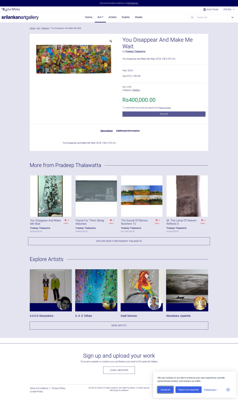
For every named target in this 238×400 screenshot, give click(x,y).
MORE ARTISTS (119, 325)
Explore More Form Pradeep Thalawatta (119, 241)
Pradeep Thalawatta (135, 51)
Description (107, 130)
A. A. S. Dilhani (83, 315)
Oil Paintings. (132, 3)
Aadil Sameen (129, 315)
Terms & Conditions (39, 388)
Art (99, 17)
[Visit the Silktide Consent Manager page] (228, 389)
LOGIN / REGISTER (119, 370)
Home (88, 17)
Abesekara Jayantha (178, 315)
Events (126, 17)
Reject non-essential (188, 389)
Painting (45, 28)
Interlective (124, 390)
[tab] (106, 131)
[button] (110, 41)
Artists (113, 17)
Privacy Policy (58, 388)
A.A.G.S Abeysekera (41, 315)
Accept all (165, 389)
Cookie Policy (36, 391)
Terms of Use (165, 108)
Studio (138, 17)
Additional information (128, 130)
